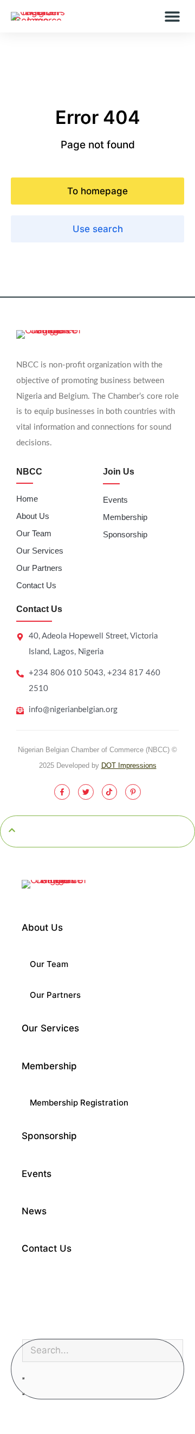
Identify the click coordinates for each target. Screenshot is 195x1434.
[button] (172, 16)
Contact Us (36, 585)
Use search (98, 228)
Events (115, 499)
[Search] (23, 1394)
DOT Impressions (129, 765)
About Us (32, 516)
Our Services (39, 550)
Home (27, 498)
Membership (125, 517)
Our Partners (39, 568)
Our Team (33, 533)
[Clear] (23, 1378)
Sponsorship (125, 534)
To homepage (97, 191)
